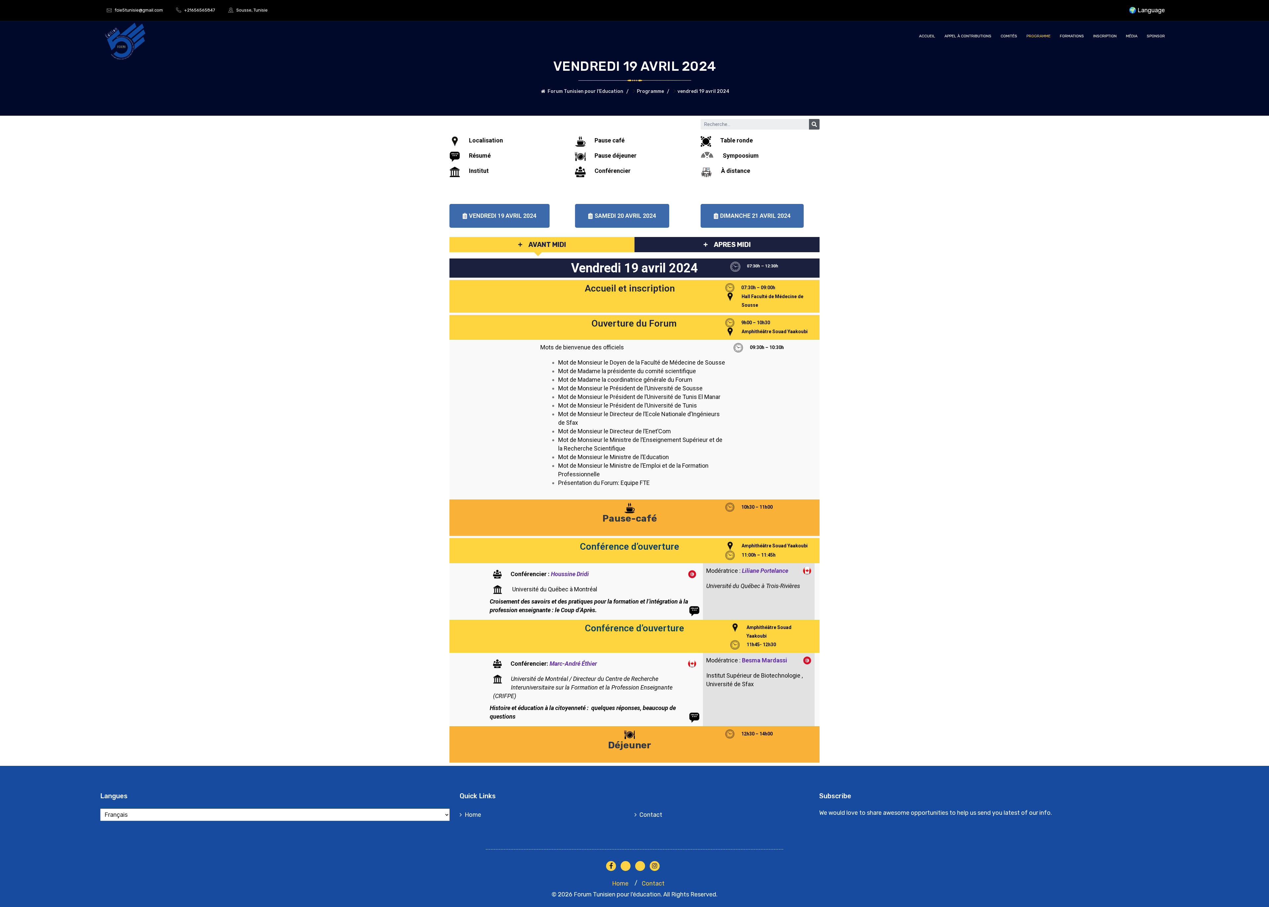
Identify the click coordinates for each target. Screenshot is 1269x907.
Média (1131, 36)
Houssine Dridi (570, 574)
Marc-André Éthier (573, 663)
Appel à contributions (967, 36)
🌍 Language (1147, 10)
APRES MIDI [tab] (732, 245)
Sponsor (1156, 36)
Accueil (927, 36)
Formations (1072, 36)
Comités (1009, 36)
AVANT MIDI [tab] (547, 245)
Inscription (1105, 36)
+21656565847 (199, 10)
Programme (1038, 36)
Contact (650, 814)
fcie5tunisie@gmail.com (139, 10)
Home (473, 814)
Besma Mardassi (764, 660)
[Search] (814, 124)
